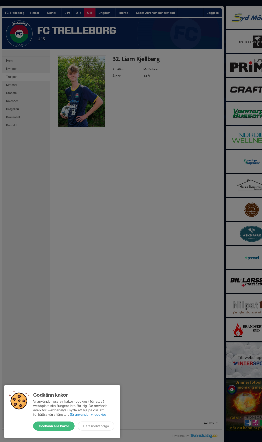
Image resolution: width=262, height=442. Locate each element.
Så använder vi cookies (88, 414)
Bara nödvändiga (96, 426)
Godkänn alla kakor (54, 426)
